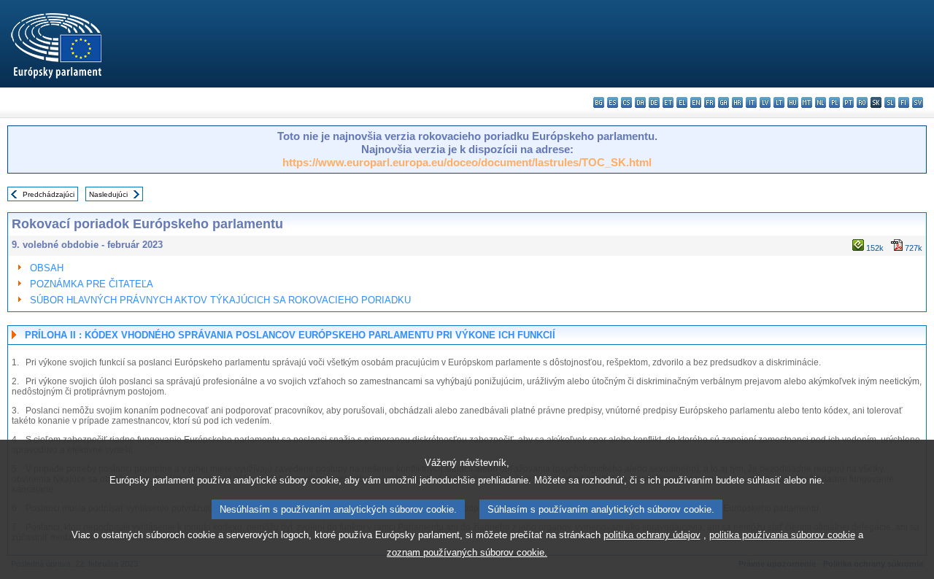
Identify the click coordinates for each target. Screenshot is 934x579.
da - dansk (640, 102)
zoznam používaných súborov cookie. (467, 552)
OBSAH (46, 268)
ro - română (862, 102)
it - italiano (751, 102)
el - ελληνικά (681, 102)
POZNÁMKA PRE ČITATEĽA (91, 284)
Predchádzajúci (48, 194)
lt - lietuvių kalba (778, 102)
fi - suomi (903, 102)
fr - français (709, 102)
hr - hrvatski (737, 102)
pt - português (848, 102)
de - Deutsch (654, 102)
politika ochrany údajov (651, 534)
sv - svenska (917, 102)
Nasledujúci (108, 194)
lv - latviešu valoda (765, 102)
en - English (695, 102)
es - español (612, 102)
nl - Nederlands (820, 102)
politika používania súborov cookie (782, 534)
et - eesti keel (668, 102)
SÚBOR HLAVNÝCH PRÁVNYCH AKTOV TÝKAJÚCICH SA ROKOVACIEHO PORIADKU (220, 300)
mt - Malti (806, 102)
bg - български (598, 102)
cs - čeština (626, 102)
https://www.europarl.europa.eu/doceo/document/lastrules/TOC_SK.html (467, 162)
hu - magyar (792, 102)
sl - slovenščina (889, 102)
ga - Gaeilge (723, 102)
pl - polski (834, 102)
